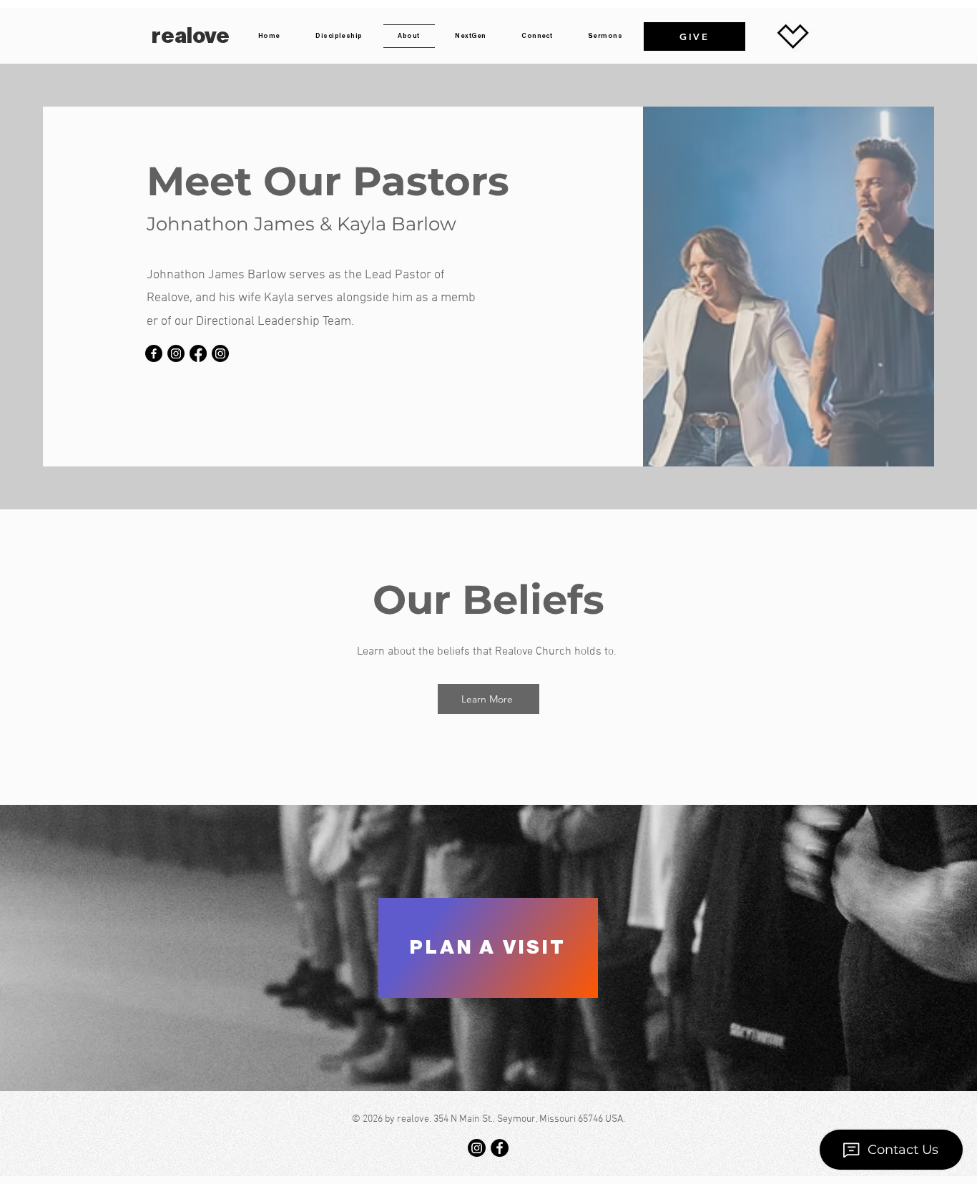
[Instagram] (176, 353)
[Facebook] (153, 353)
